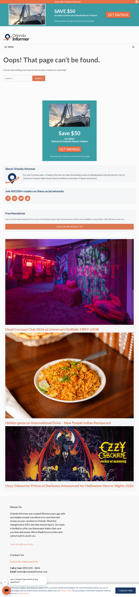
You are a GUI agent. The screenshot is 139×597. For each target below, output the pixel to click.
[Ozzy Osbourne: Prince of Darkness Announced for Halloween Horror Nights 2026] (69, 479)
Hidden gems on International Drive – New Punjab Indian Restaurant (58, 423)
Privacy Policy (27, 544)
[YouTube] (27, 198)
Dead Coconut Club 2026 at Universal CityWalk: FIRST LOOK (52, 329)
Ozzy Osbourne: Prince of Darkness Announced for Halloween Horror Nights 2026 (69, 486)
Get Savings (118, 15)
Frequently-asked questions (24, 561)
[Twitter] (21, 198)
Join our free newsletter (69, 226)
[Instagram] (14, 198)
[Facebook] (8, 198)
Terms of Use (15, 544)
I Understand (125, 590)
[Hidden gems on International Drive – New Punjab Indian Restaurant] (69, 416)
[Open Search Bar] (133, 46)
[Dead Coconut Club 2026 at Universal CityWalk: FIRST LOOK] (69, 322)
